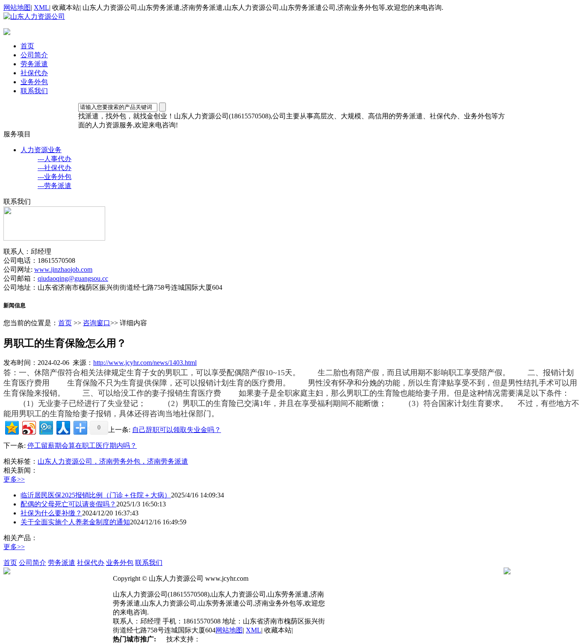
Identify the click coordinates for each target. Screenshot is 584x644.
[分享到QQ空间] (11, 427)
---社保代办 (54, 167)
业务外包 (34, 81)
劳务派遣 (34, 64)
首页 (27, 46)
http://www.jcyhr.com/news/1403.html (145, 362)
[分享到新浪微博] (28, 427)
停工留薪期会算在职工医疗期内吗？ (82, 445)
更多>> (14, 479)
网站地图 (17, 7)
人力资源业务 (41, 149)
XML (41, 7)
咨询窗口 (96, 322)
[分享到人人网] (63, 427)
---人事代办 (54, 158)
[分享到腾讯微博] (45, 427)
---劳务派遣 (54, 185)
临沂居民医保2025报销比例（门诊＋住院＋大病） (96, 495)
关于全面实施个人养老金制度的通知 (75, 522)
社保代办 (34, 72)
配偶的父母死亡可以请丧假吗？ (68, 504)
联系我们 (34, 90)
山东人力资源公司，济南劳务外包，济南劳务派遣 (113, 461)
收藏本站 (66, 7)
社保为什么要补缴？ (51, 513)
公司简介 (34, 55)
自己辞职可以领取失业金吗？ (176, 429)
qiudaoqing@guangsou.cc (73, 278)
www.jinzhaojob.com (63, 269)
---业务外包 (54, 176)
